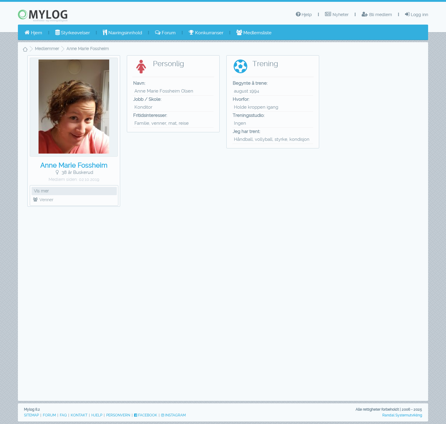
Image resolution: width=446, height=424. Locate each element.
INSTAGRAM (175, 415)
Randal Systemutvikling (402, 415)
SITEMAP (31, 415)
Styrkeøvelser (75, 33)
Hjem (36, 33)
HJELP (96, 415)
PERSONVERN (118, 415)
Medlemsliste (257, 33)
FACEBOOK (147, 415)
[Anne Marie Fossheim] (74, 152)
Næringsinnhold (124, 33)
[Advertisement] (74, 303)
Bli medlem (380, 14)
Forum (168, 33)
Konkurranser (208, 33)
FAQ (63, 415)
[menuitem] (33, 33)
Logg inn (419, 14)
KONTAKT (79, 415)
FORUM (49, 415)
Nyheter (340, 14)
